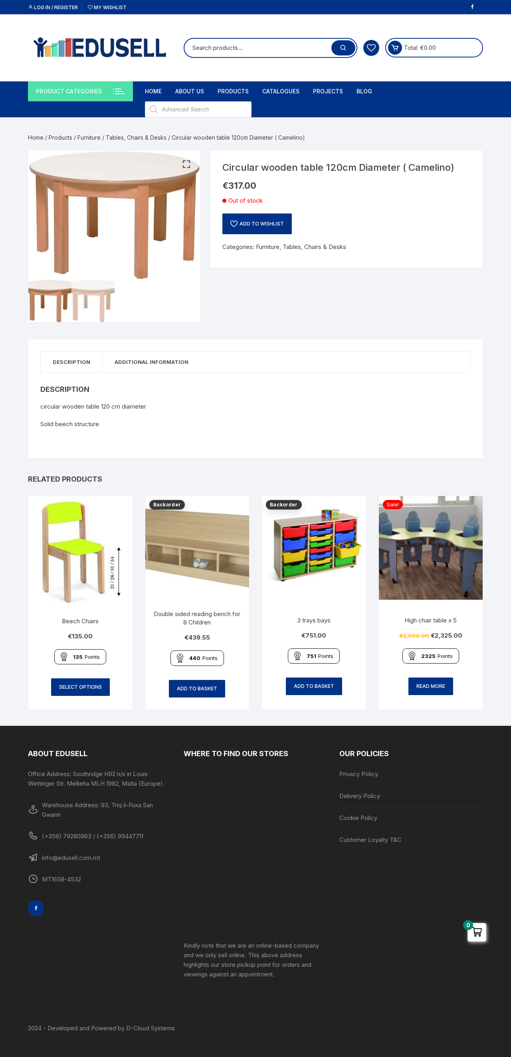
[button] (186, 164)
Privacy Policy (358, 774)
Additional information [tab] (151, 362)
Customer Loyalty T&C (370, 840)
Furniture (89, 137)
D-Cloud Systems (150, 1028)
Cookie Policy (358, 818)
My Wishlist (110, 7)
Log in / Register (55, 7)
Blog (364, 91)
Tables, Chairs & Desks (136, 137)
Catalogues (280, 91)
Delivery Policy (359, 796)
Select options (80, 687)
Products (233, 91)
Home (153, 91)
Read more (430, 686)
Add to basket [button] (197, 688)
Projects (328, 91)
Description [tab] (71, 362)
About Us (189, 91)
